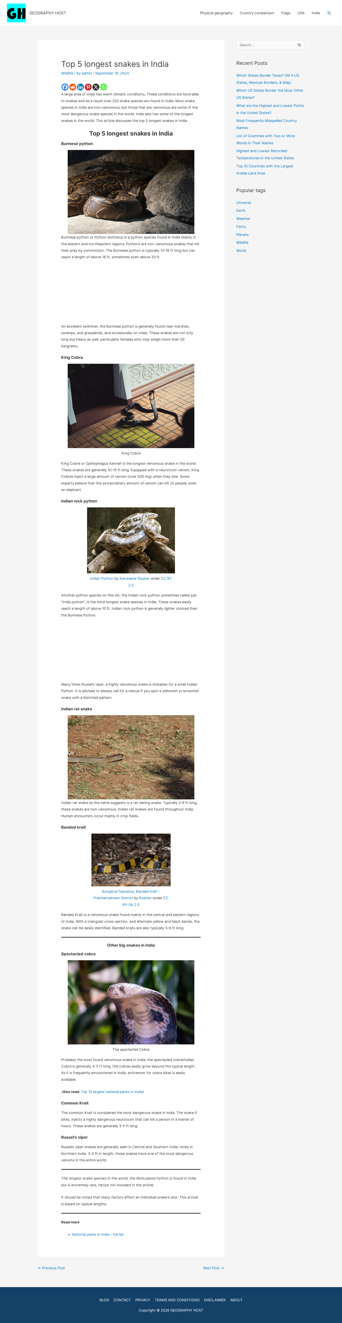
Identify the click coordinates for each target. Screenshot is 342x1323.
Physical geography (216, 13)
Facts (241, 226)
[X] (95, 87)
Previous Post (51, 1268)
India (316, 13)
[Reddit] (72, 87)
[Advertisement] (131, 293)
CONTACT (122, 1300)
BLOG (104, 1300)
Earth (241, 210)
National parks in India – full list (98, 1234)
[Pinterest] (88, 87)
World (241, 251)
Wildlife (67, 73)
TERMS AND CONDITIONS (177, 1300)
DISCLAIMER (215, 1300)
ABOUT (236, 1300)
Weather (243, 219)
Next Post (213, 1268)
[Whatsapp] (103, 87)
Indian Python (101, 578)
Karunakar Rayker (134, 578)
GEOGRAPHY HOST (47, 13)
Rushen (145, 898)
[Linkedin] (80, 87)
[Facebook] (65, 87)
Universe (243, 203)
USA (301, 13)
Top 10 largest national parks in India (111, 1092)
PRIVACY (142, 1300)
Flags (285, 13)
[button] (329, 13)
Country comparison (257, 13)
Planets (242, 235)
